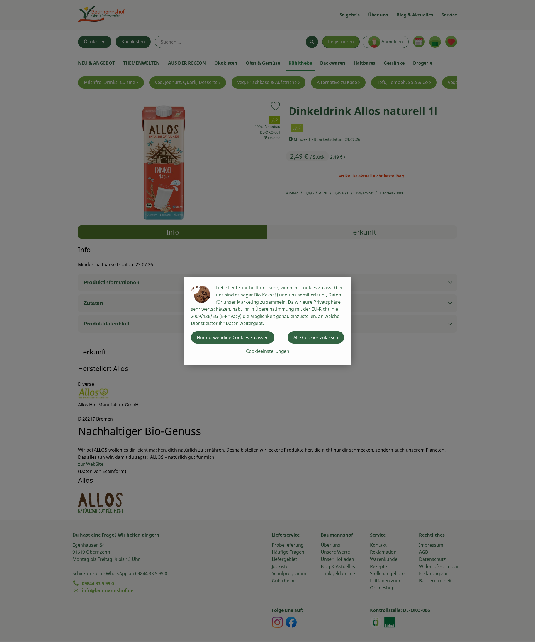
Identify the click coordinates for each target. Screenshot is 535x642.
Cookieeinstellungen (267, 351)
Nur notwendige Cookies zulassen (233, 337)
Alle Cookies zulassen (315, 337)
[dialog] (267, 321)
